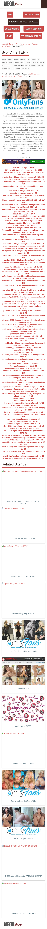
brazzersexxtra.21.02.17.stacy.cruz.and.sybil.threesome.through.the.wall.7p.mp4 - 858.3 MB (23, 205)
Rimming (33, 60)
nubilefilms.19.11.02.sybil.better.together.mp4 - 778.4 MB (23, 286)
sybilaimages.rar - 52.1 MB (23, 398)
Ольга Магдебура (7, 66)
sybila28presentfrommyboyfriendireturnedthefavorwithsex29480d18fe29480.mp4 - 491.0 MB (23, 390)
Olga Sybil (40, 66)
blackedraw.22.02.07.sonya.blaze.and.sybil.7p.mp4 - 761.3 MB (23, 196)
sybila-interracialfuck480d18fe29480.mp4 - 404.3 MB (23, 387)
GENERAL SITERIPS (31, 14)
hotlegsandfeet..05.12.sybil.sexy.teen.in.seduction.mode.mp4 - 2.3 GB (23, 252)
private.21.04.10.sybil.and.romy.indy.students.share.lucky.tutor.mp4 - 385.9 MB (23, 325)
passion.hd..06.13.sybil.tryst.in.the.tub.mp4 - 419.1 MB (23, 304)
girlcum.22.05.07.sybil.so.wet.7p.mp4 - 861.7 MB (23, 248)
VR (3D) (9, 36)
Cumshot (11, 63)
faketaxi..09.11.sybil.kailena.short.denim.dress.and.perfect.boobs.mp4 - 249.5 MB (23, 231)
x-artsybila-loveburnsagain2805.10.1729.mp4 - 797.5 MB (23, 442)
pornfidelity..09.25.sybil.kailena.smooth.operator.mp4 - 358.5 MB (23, 316)
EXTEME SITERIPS (12, 29)
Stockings (27, 63)
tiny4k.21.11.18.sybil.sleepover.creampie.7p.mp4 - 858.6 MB (23, 415)
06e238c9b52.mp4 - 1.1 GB (23, 167)
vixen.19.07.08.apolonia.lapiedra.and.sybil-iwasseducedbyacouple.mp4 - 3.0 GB (23, 420)
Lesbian (16, 60)
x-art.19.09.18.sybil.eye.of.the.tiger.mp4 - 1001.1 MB (23, 440)
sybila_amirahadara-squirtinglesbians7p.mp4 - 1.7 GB (23, 403)
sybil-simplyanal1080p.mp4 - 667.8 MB (23, 377)
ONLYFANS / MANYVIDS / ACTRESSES (23, 22)
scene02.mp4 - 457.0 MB (23, 350)
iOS (13, 69)
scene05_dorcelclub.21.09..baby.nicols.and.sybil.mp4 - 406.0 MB (23, 355)
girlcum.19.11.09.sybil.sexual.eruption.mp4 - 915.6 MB (23, 246)
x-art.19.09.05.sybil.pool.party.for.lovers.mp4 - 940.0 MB (23, 437)
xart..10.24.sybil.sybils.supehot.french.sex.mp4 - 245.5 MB (23, 452)
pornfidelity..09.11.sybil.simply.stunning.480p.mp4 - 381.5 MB (23, 311)
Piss (28, 60)
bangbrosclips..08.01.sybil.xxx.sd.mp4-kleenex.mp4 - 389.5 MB (23, 187)
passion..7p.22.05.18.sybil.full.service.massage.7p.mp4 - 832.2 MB (23, 298)
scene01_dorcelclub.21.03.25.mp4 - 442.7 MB (23, 347)
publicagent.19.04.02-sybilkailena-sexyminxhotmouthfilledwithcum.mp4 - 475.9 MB (23, 335)
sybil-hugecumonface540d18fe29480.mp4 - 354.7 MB (23, 375)
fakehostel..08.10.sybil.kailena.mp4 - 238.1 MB (23, 227)
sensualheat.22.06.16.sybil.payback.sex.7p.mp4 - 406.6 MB (23, 360)
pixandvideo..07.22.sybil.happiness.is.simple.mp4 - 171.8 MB (23, 307)
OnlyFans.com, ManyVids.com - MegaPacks (21, 75)
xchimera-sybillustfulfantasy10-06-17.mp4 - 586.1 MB (23, 458)
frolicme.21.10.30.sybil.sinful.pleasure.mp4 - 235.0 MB (23, 244)
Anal (38, 60)
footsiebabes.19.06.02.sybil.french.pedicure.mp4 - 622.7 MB (23, 240)
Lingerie (42, 63)
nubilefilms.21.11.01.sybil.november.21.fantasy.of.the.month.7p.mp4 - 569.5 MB (23, 291)
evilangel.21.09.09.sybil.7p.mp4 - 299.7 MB (23, 223)
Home (10, 14)
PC (9, 69)
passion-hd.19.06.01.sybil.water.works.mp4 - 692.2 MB (23, 294)
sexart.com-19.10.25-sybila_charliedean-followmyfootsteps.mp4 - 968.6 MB (23, 365)
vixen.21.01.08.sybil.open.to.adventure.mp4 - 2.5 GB (23, 426)
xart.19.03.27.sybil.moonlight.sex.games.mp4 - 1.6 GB (23, 456)
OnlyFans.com (25, 69)
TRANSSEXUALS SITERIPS (31, 36)
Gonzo (4, 60)
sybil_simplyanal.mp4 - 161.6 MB (23, 405)
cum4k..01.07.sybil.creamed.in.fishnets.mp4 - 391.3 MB (23, 216)
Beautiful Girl (35, 63)
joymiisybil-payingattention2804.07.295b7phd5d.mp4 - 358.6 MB (23, 263)
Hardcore (10, 60)
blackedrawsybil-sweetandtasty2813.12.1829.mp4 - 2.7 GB (23, 201)
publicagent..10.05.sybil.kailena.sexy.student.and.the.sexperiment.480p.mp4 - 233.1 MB (23, 330)
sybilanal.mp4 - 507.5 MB (23, 400)
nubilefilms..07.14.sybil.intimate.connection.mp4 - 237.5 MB (23, 281)
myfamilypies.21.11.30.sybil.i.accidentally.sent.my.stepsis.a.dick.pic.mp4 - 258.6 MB (23, 277)
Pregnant (22, 60)
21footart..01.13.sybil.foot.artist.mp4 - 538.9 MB (23, 170)
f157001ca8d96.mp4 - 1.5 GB (24, 225)
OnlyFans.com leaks (30, 66)
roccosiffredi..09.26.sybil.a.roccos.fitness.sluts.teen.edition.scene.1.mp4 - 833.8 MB (23, 344)
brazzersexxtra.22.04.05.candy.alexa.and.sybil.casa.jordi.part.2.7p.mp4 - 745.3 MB (23, 210)
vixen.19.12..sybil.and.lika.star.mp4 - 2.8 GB (23, 423)
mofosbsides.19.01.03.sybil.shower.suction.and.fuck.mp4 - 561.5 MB (23, 272)
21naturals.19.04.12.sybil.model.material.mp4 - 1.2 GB (23, 179)
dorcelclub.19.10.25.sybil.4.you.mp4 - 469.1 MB (23, 221)
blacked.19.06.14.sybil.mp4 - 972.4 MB (23, 191)
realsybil (4, 69)
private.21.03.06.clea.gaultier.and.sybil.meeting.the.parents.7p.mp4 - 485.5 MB (23, 321)
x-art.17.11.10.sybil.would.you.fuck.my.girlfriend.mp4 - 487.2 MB (24, 431)
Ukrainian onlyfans (19, 66)
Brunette (4, 63)
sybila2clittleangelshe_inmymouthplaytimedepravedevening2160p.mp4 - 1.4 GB (23, 394)
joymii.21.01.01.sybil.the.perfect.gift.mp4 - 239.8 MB (24, 260)
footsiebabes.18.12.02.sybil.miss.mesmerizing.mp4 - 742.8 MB (23, 235)
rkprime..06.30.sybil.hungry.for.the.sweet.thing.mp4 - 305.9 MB (23, 339)
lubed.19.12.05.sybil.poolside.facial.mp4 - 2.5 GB (23, 267)
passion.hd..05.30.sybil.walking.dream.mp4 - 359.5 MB (24, 301)
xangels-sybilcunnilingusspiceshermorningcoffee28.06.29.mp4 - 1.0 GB (23, 446)
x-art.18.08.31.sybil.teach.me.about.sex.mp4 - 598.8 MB (23, 435)
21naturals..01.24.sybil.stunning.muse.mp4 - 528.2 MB (23, 177)
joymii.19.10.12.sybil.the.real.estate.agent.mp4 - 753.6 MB (23, 256)
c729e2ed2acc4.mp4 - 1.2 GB (23, 214)
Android (18, 69)
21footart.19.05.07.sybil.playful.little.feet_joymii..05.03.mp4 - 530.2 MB (23, 173)
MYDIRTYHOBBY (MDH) (33, 29)
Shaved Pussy (19, 63)
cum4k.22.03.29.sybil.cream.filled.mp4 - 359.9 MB (24, 218)
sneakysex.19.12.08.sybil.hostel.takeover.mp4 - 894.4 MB (23, 371)
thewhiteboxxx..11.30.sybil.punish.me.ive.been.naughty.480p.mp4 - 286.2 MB (23, 408)
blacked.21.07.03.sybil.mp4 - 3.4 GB (23, 193)
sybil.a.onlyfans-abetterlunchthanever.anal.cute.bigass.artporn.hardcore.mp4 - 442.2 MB (23, 382)
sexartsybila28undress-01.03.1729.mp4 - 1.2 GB (23, 368)
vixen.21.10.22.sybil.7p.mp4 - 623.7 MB (24, 428)
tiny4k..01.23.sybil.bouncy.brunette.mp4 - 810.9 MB (23, 412)
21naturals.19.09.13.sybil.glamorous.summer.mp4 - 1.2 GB (24, 182)
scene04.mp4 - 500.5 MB (23, 352)
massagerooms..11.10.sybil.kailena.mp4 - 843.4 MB (23, 269)
